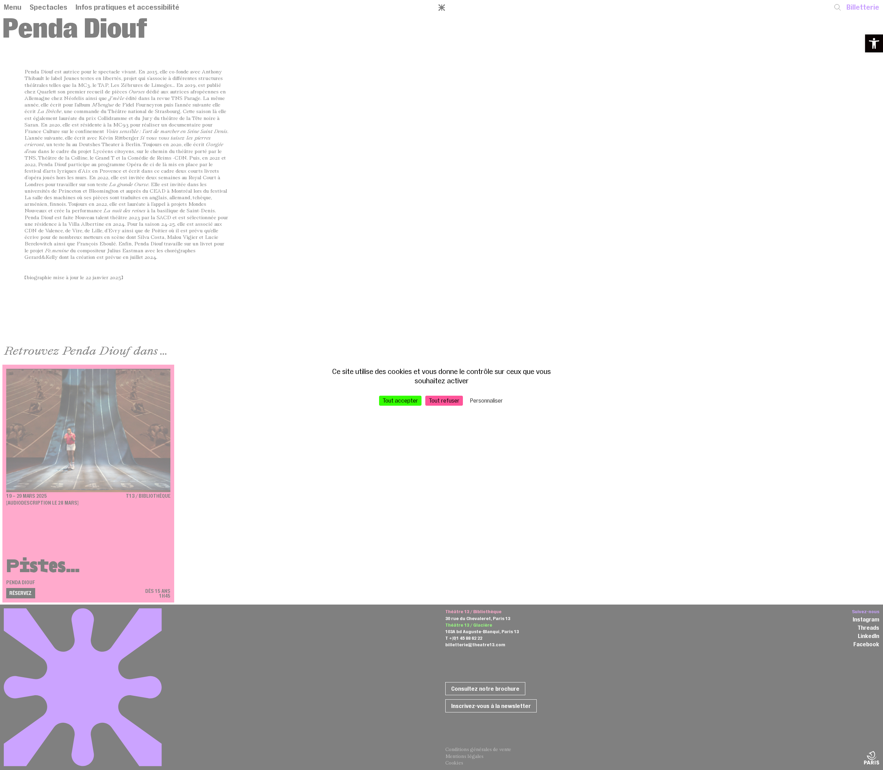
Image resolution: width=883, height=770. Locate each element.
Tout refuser (444, 400)
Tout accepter (400, 400)
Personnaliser (486, 400)
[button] (874, 43)
